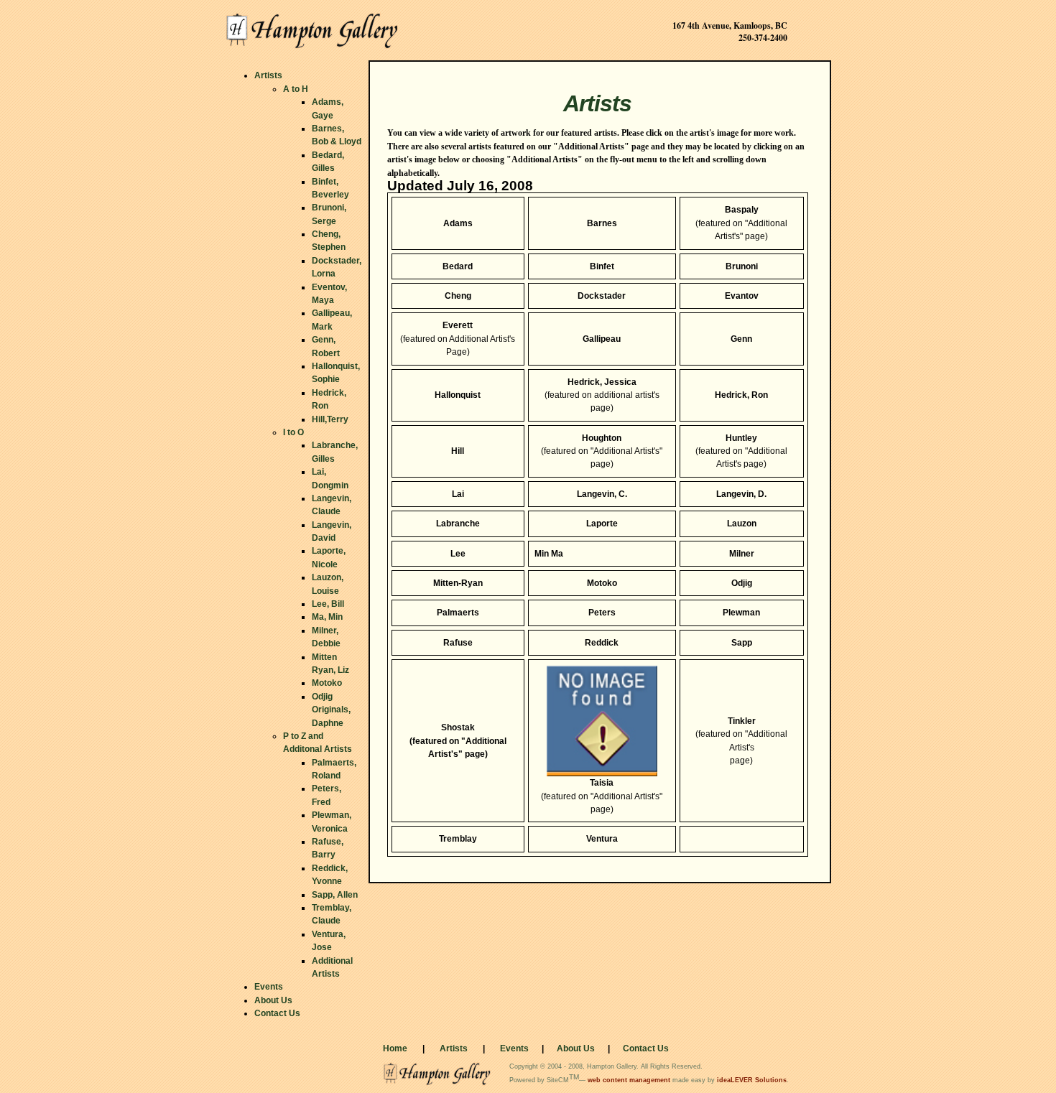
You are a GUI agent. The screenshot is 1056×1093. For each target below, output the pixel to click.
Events (514, 1048)
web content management (627, 1080)
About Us (576, 1048)
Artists (454, 1048)
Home (395, 1048)
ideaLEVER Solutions (752, 1080)
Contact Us (646, 1048)
